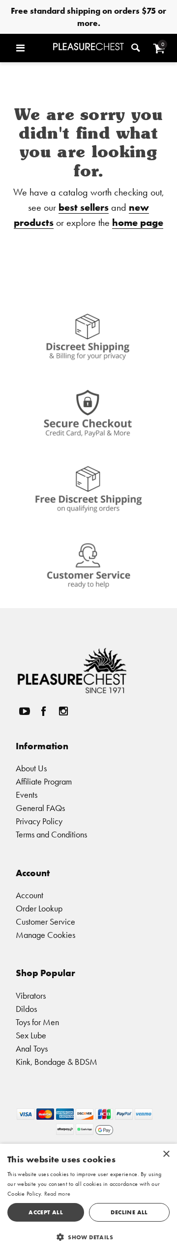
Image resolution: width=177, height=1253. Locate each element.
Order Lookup (39, 908)
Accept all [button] (46, 1212)
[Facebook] (43, 711)
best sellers (84, 207)
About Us (31, 768)
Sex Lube (31, 1035)
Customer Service (45, 921)
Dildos (26, 1009)
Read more (57, 1193)
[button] (32, 48)
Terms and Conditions (51, 834)
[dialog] (88, 1198)
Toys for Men (37, 1022)
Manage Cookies (45, 935)
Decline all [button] (129, 1212)
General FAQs (40, 808)
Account (29, 895)
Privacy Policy (39, 821)
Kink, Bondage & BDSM (56, 1061)
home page (137, 222)
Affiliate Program (44, 781)
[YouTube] (24, 711)
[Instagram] (63, 711)
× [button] (166, 1154)
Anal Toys (32, 1048)
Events (26, 794)
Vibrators (31, 995)
